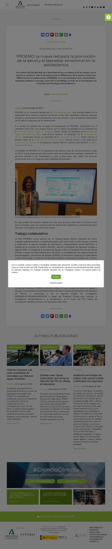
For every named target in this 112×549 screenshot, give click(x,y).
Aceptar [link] (56, 277)
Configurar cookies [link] (56, 282)
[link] (108, 17)
